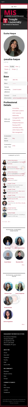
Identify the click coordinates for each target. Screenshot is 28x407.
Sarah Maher (7, 262)
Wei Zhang (11, 178)
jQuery (20, 127)
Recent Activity (8, 373)
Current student (17, 89)
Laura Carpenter (19, 293)
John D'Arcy (11, 201)
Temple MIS (14, 13)
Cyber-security (16, 120)
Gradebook (7, 392)
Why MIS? (6, 355)
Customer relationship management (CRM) (18, 115)
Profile (12, 66)
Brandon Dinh (19, 262)
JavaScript (15, 127)
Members (6, 371)
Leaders (6, 390)
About (5, 352)
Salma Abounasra (12, 160)
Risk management (17, 132)
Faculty (6, 360)
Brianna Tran (8, 293)
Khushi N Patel (8, 307)
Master (17, 168)
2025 (13, 145)
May (13, 138)
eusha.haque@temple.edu (20, 98)
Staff (5, 362)
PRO (5, 385)
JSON (14, 130)
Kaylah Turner (11, 183)
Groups (14, 69)
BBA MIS (15, 79)
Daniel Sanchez (12, 208)
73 (8, 221)
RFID (22, 130)
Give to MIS (7, 364)
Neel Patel (8, 248)
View (5, 72)
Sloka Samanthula (19, 248)
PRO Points (7, 387)
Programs (6, 357)
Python (18, 130)
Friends (7, 69)
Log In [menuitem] (2, 1)
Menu (15, 6)
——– (14, 83)
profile (9, 180)
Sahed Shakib (11, 213)
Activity (6, 66)
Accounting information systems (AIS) (18, 111)
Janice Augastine (8, 321)
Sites (18, 66)
